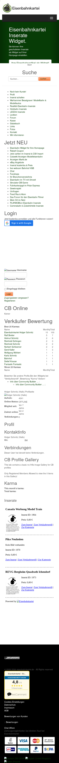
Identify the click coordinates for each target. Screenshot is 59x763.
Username (21, 270)
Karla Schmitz (10, 355)
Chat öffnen (9, 727)
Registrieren (9, 300)
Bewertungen (12, 722)
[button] (4, 41)
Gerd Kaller (9, 349)
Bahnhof (8, 358)
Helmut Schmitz (11, 338)
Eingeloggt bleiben (16, 288)
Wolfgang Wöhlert (12, 352)
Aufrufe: (8, 397)
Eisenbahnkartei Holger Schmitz (18, 332)
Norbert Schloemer (12, 346)
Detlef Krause (10, 361)
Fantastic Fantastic (12, 364)
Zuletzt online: (11, 411)
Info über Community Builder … (25, 381)
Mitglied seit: (10, 406)
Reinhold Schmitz (12, 343)
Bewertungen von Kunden (16, 716)
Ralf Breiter (9, 335)
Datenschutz (10, 704)
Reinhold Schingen (12, 341)
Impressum (9, 707)
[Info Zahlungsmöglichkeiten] (29, 744)
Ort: (6, 440)
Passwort (20, 278)
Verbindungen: (11, 416)
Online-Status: (11, 401)
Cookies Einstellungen (14, 701)
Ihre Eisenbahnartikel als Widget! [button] (30, 63)
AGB (6, 710)
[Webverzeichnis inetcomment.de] (12, 657)
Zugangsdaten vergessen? (16, 297)
